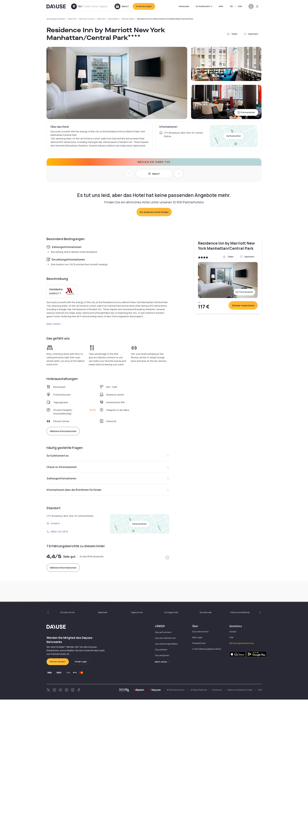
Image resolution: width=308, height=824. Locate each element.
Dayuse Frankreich (163, 632)
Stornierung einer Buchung (241, 643)
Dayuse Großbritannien (165, 638)
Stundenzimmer (67, 612)
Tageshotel (102, 612)
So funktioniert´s (204, 6)
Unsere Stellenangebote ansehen (206, 649)
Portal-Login (81, 661)
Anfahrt (55, 523)
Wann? (156, 173)
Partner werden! (58, 661)
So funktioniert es (58, 455)
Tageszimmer (137, 612)
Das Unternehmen (200, 631)
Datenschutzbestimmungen (240, 689)
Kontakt (232, 631)
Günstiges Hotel (171, 612)
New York (72, 18)
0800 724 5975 (59, 531)
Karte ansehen (234, 136)
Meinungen (197, 637)
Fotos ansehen (248, 112)
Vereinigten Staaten (56, 18)
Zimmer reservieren (243, 305)
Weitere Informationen (63, 431)
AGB (259, 689)
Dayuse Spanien (162, 655)
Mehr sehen (54, 323)
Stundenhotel (206, 612)
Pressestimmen (199, 643)
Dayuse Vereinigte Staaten (166, 643)
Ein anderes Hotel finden (154, 212)
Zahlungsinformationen (61, 478)
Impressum (217, 689)
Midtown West (127, 18)
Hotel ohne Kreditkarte (239, 612)
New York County (86, 18)
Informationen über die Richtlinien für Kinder (74, 490)
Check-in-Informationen (62, 467)
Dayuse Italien (161, 649)
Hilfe (221, 6)
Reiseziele (184, 6)
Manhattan (113, 18)
